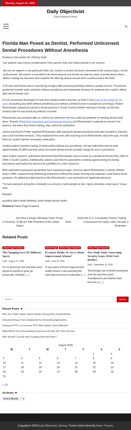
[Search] (126, 26)
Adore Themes (104, 425)
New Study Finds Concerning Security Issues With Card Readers (104, 256)
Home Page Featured (27, 206)
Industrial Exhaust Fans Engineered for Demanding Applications (34, 320)
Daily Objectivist (65, 11)
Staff (43, 57)
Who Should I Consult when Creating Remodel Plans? (29, 337)
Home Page (51, 248)
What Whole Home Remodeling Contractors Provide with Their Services (38, 331)
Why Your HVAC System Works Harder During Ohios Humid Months (36, 314)
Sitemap (62, 425)
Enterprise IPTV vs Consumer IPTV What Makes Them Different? (35, 325)
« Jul (5, 384)
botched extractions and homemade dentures (47, 121)
